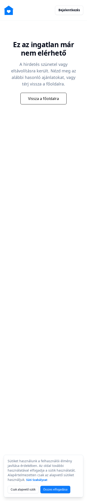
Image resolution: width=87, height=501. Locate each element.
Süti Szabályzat (36, 480)
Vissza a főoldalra (43, 98)
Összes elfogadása (55, 489)
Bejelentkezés (69, 10)
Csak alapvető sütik (23, 489)
